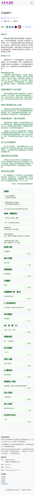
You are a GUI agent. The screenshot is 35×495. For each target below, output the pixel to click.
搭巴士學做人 (8, 363)
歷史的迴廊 (7, 374)
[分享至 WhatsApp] (7, 27)
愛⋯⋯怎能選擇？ (9, 341)
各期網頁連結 (4, 484)
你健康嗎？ (7, 251)
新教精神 (6, 318)
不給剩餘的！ (8, 397)
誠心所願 (6, 262)
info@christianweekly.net (12, 470)
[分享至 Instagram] (19, 27)
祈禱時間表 (7, 274)
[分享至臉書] (13, 27)
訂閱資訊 (3, 478)
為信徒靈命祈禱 (8, 296)
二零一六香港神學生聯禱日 (12, 222)
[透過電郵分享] (10, 27)
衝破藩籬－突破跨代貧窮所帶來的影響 (15, 386)
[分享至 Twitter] (16, 27)
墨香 (5, 285)
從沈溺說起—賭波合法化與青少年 (14, 307)
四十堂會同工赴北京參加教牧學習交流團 (16, 209)
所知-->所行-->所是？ (10, 330)
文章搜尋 (3, 480)
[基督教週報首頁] (7, 3)
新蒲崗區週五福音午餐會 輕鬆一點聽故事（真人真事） (12, 241)
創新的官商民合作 (9, 408)
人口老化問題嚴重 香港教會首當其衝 (10, 196)
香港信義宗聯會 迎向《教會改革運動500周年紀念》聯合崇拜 (17, 235)
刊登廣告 (3, 476)
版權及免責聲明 (26, 490)
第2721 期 (3, 18)
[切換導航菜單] (31, 3)
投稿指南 (3, 482)
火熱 (5, 419)
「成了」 (6, 352)
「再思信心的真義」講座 (11, 218)
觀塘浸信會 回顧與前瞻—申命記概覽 (11, 228)
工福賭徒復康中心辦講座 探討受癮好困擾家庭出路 (12, 203)
